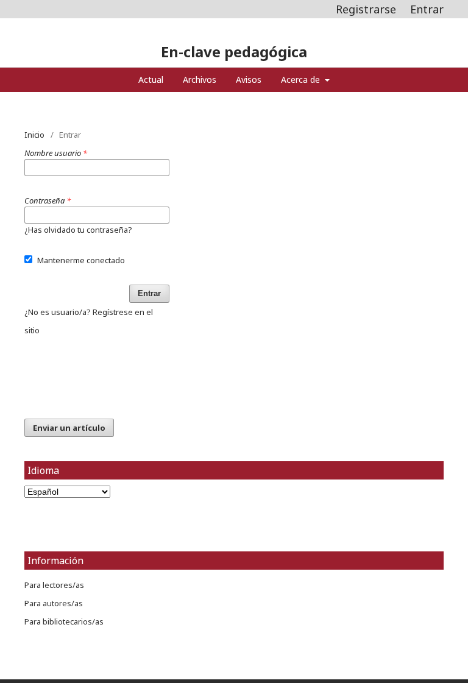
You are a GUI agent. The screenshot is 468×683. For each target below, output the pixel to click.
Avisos (248, 79)
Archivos (199, 79)
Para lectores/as (54, 584)
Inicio (34, 134)
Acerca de (301, 79)
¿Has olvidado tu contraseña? (78, 229)
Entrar (427, 9)
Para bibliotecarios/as (64, 621)
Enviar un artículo (69, 427)
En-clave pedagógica (234, 51)
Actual (150, 79)
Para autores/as (53, 603)
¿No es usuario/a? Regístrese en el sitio (88, 321)
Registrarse (366, 9)
